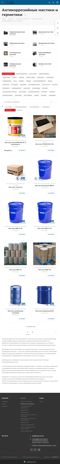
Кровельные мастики (46, 43)
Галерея (4, 403)
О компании (5, 401)
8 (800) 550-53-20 (38, 436)
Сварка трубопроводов (26, 431)
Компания (5, 398)
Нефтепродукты (25, 422)
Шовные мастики (45, 64)
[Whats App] (39, 449)
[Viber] (35, 449)
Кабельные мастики (17, 43)
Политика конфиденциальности (30, 457)
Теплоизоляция (24, 412)
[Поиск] (53, 2)
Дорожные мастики (46, 32)
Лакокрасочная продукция (27, 425)
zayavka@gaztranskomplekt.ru (40, 439)
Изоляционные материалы (27, 403)
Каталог (23, 398)
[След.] (54, 332)
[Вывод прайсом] (56, 102)
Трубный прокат (25, 410)
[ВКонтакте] (31, 449)
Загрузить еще (31, 326)
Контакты (5, 436)
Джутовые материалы (26, 401)
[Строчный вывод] (53, 102)
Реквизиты (4, 406)
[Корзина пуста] (57, 2)
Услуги (41, 398)
